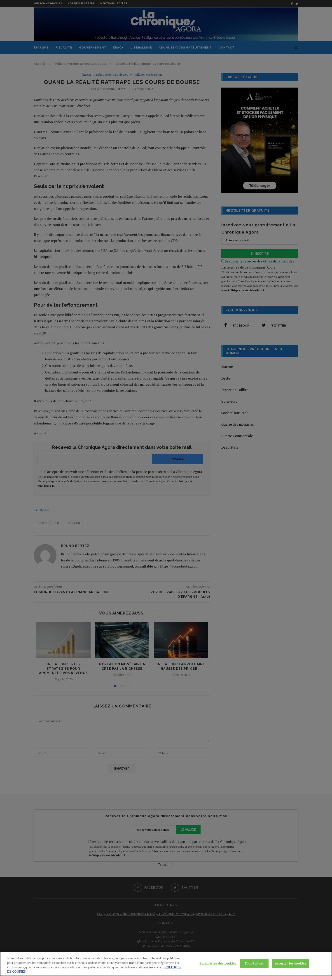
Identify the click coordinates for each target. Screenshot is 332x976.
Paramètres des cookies (218, 963)
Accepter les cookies (290, 963)
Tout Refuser (254, 963)
